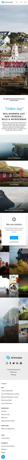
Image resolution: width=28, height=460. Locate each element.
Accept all (14, 238)
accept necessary (14, 242)
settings (14, 232)
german (3, 383)
